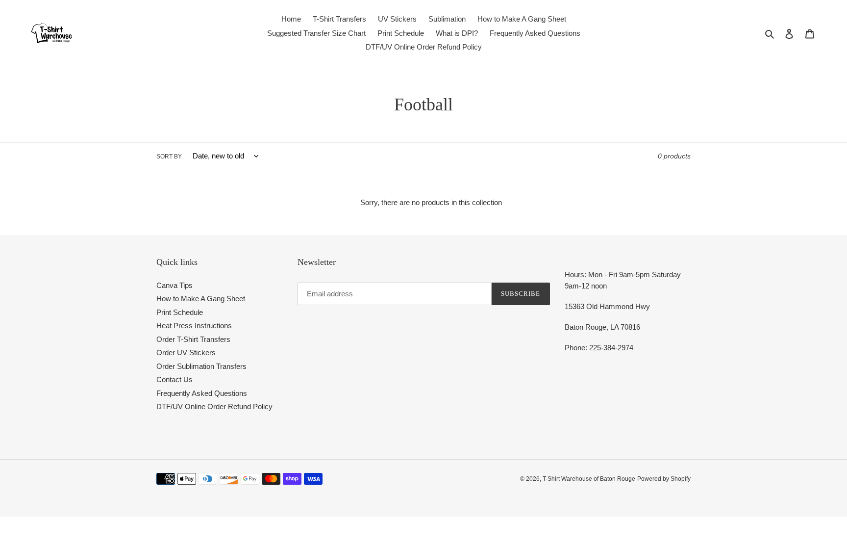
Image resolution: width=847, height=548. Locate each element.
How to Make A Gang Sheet (200, 298)
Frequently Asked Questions (201, 393)
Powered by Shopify (664, 478)
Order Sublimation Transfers (201, 366)
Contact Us (174, 379)
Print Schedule (179, 312)
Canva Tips (174, 285)
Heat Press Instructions (194, 325)
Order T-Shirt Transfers (193, 339)
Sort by (169, 156)
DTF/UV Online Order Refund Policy (214, 406)
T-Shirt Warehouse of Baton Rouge (589, 478)
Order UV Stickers (186, 352)
